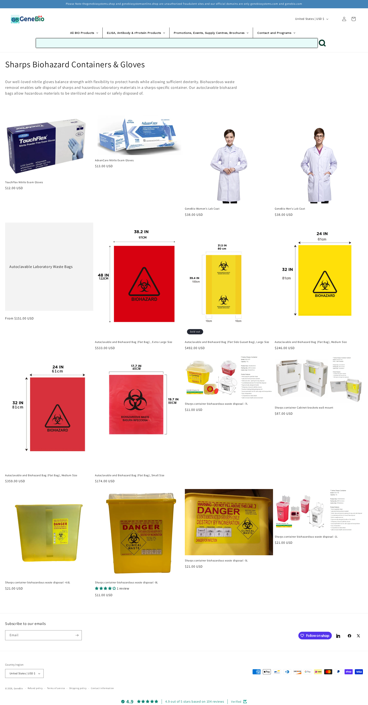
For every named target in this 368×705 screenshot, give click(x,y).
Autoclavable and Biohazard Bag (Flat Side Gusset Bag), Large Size (227, 342)
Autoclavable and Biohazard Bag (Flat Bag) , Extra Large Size (133, 342)
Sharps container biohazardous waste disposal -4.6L (37, 582)
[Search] (334, 18)
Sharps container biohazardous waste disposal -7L (216, 404)
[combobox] (177, 43)
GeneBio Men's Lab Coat (290, 208)
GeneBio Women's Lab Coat (202, 208)
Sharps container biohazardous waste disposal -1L (306, 536)
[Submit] (322, 43)
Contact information (102, 688)
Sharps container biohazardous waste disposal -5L (216, 560)
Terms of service (56, 688)
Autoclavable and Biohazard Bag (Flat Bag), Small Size (129, 475)
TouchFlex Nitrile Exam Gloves (24, 182)
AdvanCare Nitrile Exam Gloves (114, 160)
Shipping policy (78, 688)
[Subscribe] (77, 635)
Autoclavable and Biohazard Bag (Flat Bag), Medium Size (311, 342)
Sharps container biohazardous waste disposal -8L (126, 582)
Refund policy (35, 688)
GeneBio (19, 688)
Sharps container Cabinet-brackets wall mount (304, 407)
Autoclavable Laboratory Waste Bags (40, 266)
